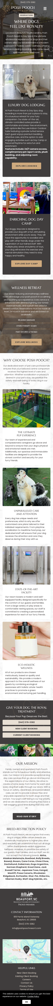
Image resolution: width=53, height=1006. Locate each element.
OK (26, 1002)
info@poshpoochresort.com (26, 928)
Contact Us (26, 983)
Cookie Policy (33, 996)
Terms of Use (26, 989)
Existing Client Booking (26, 976)
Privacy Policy (26, 986)
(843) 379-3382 (26, 924)
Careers (26, 979)
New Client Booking (26, 973)
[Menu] (45, 8)
